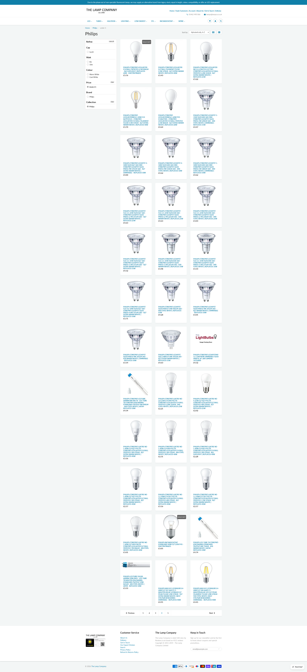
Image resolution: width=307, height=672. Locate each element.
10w (91, 65)
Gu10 (91, 52)
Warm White (94, 74)
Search (122, 647)
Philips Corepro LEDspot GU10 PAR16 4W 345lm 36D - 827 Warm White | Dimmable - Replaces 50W (205, 310)
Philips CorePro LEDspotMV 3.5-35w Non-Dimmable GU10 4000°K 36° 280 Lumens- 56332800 (205, 357)
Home (87, 28)
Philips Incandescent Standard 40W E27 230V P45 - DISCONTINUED (170, 544)
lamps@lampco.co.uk (214, 14)
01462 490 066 (194, 14)
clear (112, 82)
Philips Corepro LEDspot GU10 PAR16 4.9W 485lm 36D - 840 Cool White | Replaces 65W (170, 310)
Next (211, 613)
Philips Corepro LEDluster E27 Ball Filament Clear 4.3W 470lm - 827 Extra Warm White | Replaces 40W (171, 70)
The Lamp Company (98, 666)
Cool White (93, 77)
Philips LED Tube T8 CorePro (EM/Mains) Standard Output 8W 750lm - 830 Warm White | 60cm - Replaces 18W (205, 546)
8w (90, 62)
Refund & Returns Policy (129, 652)
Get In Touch (125, 643)
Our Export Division (127, 645)
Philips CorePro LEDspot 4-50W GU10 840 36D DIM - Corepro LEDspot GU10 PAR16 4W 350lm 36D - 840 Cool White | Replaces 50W (170, 167)
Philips (95, 28)
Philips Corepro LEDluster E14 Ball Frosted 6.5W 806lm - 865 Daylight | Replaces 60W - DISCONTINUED (135, 70)
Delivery (123, 640)
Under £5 (92, 87)
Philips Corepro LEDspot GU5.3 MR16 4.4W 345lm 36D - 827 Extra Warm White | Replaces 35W (170, 357)
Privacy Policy (125, 650)
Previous (131, 613)
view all (111, 41)
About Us (123, 638)
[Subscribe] (219, 649)
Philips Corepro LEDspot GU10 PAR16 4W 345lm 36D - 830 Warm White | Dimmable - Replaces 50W (135, 357)
